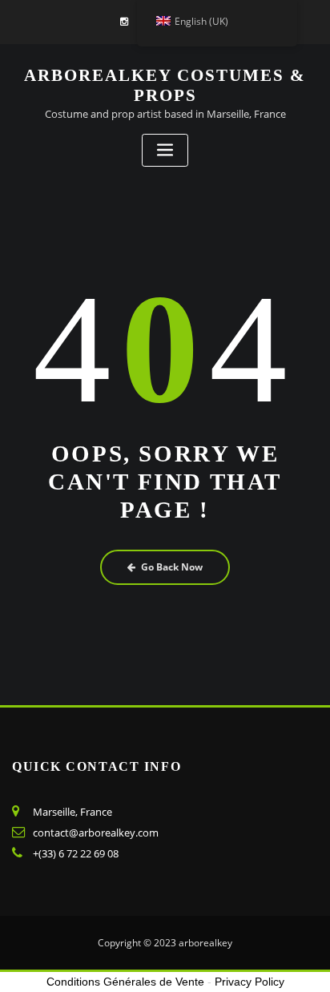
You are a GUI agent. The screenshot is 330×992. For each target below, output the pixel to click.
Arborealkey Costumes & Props (165, 85)
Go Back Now (172, 567)
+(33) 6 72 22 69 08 (76, 853)
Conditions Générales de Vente (125, 981)
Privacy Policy (249, 981)
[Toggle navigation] (165, 150)
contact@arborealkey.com (96, 832)
